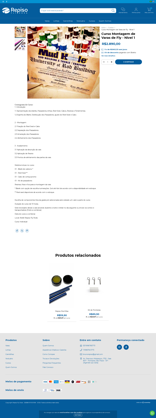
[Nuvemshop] (143, 403)
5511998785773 (89, 346)
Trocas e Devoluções (51, 359)
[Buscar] (113, 10)
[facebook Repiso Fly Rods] (6, 2)
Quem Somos (105, 21)
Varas (47, 21)
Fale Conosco (48, 367)
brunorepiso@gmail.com (93, 354)
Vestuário (81, 21)
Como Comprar (49, 354)
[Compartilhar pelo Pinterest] (27, 232)
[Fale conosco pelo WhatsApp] (152, 413)
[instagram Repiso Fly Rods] (3, 2)
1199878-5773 (88, 350)
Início (103, 28)
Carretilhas (68, 21)
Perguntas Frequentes (52, 363)
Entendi (78, 415)
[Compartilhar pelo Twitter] (22, 232)
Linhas (56, 21)
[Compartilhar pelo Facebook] (17, 232)
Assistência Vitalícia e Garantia (54, 350)
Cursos (92, 21)
